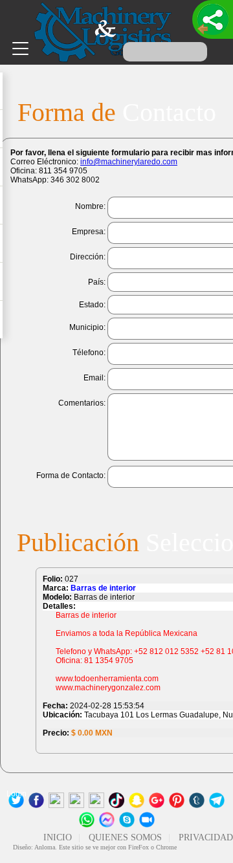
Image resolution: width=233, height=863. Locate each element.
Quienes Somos (125, 837)
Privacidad (206, 837)
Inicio (57, 837)
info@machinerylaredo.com (128, 161)
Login (16, 793)
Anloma (44, 847)
